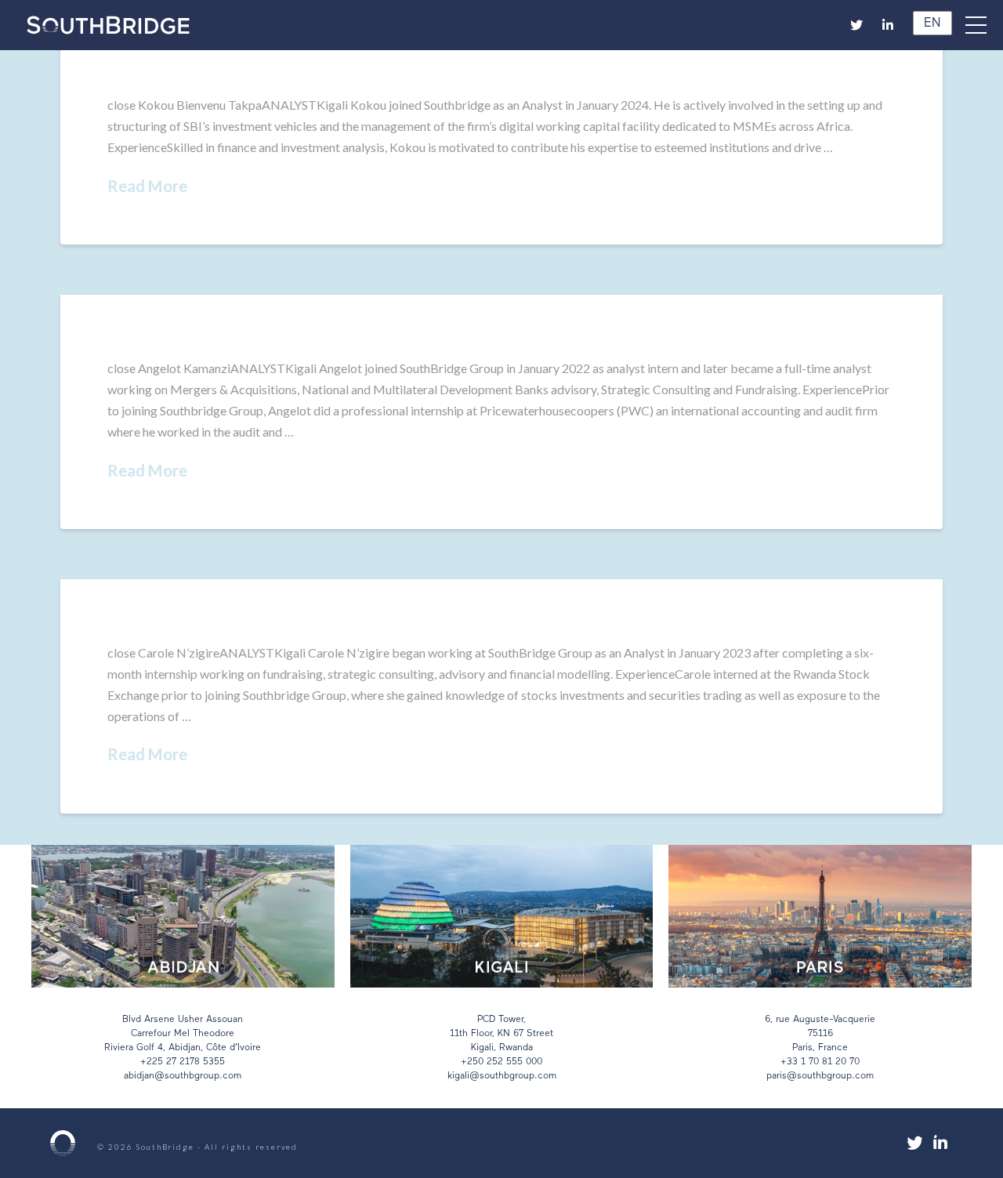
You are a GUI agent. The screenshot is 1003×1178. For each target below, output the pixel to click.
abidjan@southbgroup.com (182, 1076)
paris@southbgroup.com (820, 1076)
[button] (984, 25)
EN (930, 23)
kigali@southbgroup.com (501, 1076)
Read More (147, 185)
